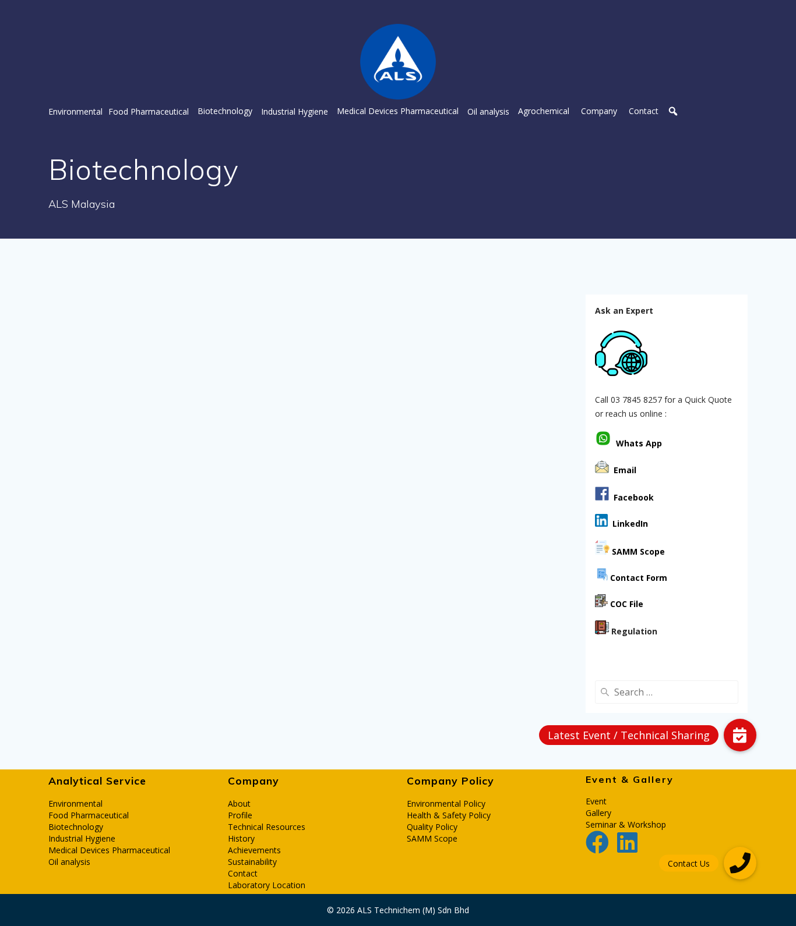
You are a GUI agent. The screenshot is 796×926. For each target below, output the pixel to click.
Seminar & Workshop (626, 824)
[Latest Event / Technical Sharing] (740, 735)
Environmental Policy (446, 803)
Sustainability (252, 861)
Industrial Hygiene (81, 838)
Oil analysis (69, 861)
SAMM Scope (432, 838)
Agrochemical (543, 111)
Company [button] (599, 111)
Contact (643, 111)
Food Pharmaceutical (88, 815)
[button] (75, 111)
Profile (240, 815)
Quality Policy (432, 826)
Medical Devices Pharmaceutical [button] (398, 111)
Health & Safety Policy (449, 815)
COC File (626, 603)
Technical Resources (266, 826)
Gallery (598, 812)
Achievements (254, 850)
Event (596, 801)
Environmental (75, 803)
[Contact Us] (740, 863)
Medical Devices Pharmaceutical (109, 850)
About (239, 803)
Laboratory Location (266, 884)
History (241, 838)
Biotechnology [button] (225, 110)
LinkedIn (628, 523)
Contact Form (637, 577)
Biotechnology (75, 826)
